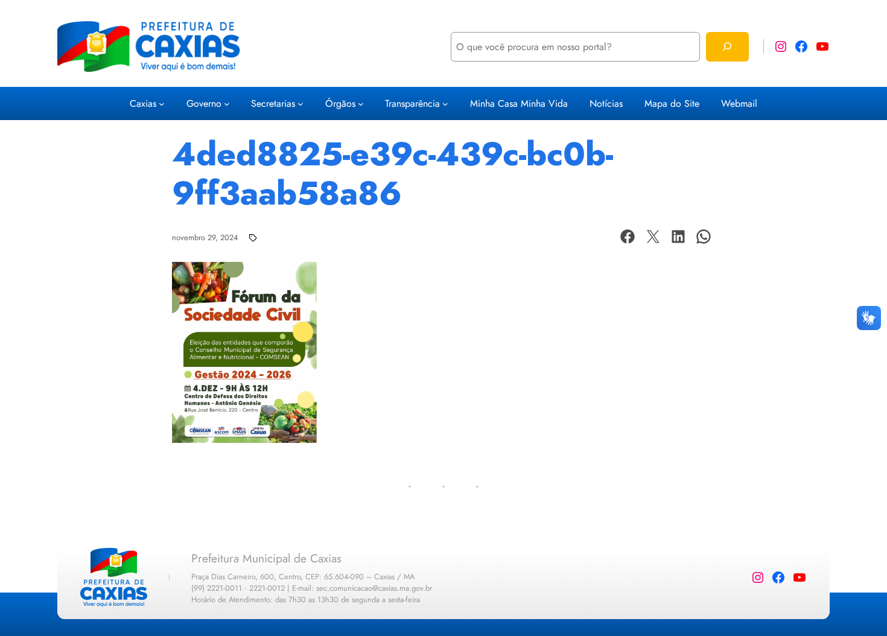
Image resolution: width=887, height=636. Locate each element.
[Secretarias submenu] (300, 104)
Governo (203, 103)
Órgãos (340, 103)
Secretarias (273, 103)
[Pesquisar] (727, 47)
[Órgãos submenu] (361, 104)
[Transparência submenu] (445, 104)
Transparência (412, 103)
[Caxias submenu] (162, 104)
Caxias (143, 103)
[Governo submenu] (227, 104)
